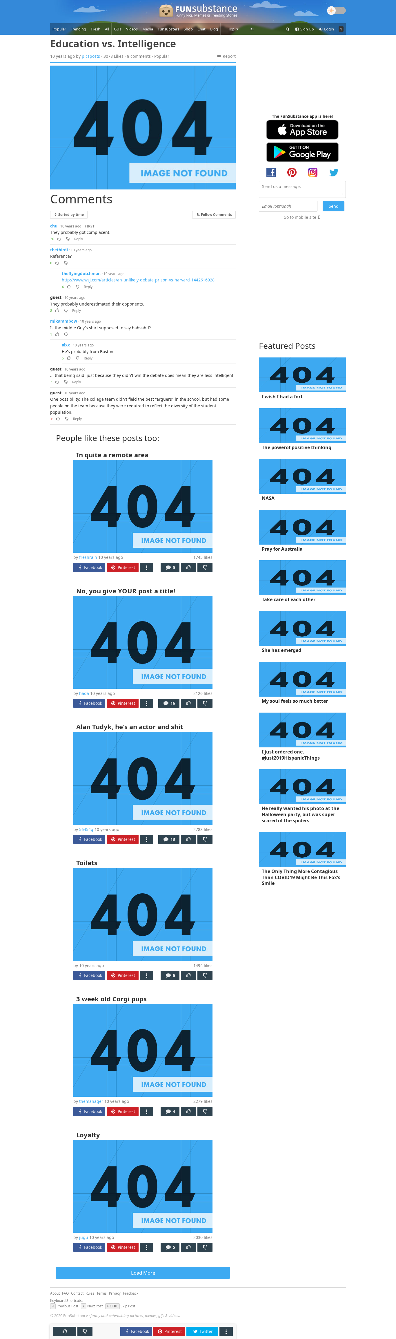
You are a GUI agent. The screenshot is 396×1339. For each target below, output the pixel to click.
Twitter (205, 1331)
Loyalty (88, 1134)
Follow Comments (216, 214)
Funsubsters (168, 29)
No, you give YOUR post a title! (125, 590)
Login (328, 29)
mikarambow (63, 321)
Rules (90, 1293)
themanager (91, 1101)
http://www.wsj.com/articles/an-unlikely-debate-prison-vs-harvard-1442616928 (138, 280)
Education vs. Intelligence (113, 43)
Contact (77, 1293)
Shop (188, 29)
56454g (86, 829)
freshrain (88, 557)
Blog (214, 29)
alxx (66, 345)
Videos (132, 29)
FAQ (65, 1293)
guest (55, 297)
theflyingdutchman (81, 273)
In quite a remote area (112, 454)
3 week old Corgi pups (111, 998)
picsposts (91, 56)
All (107, 29)
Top (231, 29)
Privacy (115, 1293)
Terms (102, 1293)
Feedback (130, 1293)
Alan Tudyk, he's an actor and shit (129, 726)
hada (84, 693)
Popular (59, 29)
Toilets (86, 862)
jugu (83, 1237)
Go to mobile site (300, 217)
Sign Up (306, 29)
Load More (143, 1272)
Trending (78, 29)
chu (53, 226)
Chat (201, 29)
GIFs (117, 29)
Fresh (95, 29)
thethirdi (59, 249)
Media (147, 29)
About (55, 1293)
